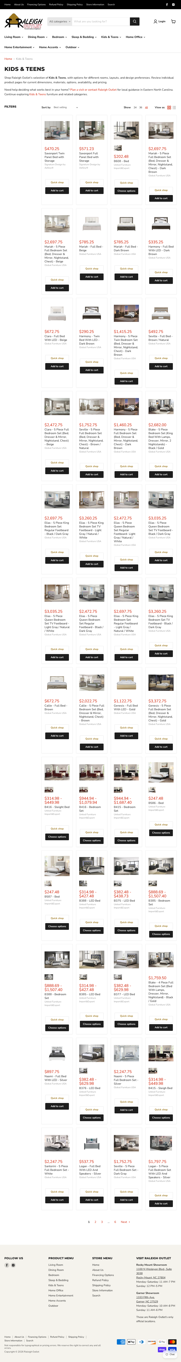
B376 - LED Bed (89, 1088)
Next (124, 1222)
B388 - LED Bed (89, 901)
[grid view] (169, 107)
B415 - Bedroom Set (125, 809)
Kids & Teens (110, 37)
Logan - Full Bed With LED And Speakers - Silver (90, 1170)
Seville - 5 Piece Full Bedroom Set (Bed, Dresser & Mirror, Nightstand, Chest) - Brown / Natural (91, 439)
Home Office (134, 37)
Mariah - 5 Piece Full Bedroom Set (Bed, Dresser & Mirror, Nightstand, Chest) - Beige (57, 254)
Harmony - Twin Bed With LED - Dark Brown (89, 340)
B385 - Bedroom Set (159, 902)
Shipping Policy (75, 4)
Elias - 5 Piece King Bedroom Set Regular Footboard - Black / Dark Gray (57, 528)
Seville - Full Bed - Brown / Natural (160, 338)
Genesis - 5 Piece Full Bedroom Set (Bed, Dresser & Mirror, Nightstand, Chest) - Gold (160, 713)
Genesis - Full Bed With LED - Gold (126, 707)
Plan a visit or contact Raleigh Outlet (93, 90)
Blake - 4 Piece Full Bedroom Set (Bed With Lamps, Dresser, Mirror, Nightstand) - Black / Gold (160, 992)
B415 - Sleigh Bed (160, 1088)
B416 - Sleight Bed (57, 807)
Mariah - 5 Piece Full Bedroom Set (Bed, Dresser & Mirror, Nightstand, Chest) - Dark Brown (160, 162)
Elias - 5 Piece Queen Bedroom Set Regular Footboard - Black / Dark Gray (91, 623)
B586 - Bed (156, 803)
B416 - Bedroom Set (90, 809)
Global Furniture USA (159, 175)
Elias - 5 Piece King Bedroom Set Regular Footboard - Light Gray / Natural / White (126, 623)
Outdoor (71, 47)
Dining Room (36, 37)
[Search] (134, 21)
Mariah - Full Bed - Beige (91, 248)
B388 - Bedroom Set (55, 996)
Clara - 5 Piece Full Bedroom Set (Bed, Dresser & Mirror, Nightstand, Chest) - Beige (57, 437)
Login (162, 21)
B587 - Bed (52, 897)
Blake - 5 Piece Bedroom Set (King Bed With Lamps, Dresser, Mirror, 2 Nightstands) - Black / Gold (160, 439)
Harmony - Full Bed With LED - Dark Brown (161, 250)
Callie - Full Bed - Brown (56, 707)
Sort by (46, 107)
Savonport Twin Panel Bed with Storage (55, 157)
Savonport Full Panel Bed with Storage (89, 157)
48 (146, 107)
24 (135, 107)
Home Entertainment (18, 47)
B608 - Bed (121, 161)
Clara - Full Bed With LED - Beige (56, 338)
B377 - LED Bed (124, 994)
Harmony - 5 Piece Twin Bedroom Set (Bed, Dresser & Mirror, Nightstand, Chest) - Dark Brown (126, 345)
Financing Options (36, 4)
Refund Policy (56, 4)
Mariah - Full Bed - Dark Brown (126, 248)
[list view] (174, 107)
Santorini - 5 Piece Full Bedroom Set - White (57, 1170)
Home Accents (49, 47)
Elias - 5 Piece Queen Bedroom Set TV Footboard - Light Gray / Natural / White (57, 623)
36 (140, 107)
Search (111, 4)
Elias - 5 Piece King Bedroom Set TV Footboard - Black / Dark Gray (160, 621)
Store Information (95, 4)
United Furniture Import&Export (122, 166)
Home (7, 4)
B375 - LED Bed (124, 901)
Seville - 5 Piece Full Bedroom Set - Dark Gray (126, 1170)
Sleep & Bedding (83, 37)
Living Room (12, 37)
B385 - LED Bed (89, 994)
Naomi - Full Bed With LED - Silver (56, 1078)
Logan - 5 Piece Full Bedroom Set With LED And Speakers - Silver (159, 1171)
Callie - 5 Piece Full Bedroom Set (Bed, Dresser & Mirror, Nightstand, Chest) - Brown (91, 713)
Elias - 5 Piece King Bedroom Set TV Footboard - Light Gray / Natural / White (91, 530)
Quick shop (57, 182)
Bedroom (58, 37)
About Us (19, 4)
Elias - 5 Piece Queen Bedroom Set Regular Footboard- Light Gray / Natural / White (124, 532)
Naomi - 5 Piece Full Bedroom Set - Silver (126, 1080)
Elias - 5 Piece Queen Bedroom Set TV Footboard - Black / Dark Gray (160, 528)
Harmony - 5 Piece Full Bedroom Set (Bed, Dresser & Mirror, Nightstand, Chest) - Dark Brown (126, 439)
